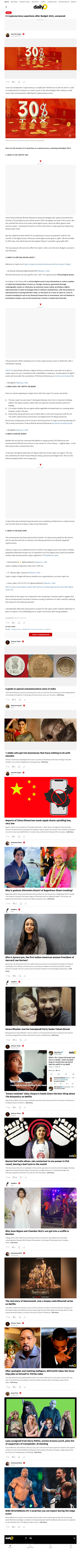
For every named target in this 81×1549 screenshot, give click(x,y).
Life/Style (13, 1115)
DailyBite (14, 909)
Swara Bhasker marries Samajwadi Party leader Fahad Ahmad (37, 1029)
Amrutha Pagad (16, 34)
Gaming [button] (43, 2)
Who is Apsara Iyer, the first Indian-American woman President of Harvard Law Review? (39, 959)
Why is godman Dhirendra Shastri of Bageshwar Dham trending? (39, 890)
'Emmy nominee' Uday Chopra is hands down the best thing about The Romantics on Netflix (40, 1095)
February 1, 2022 (44, 271)
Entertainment (14, 983)
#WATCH (8, 370)
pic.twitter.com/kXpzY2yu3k (62, 423)
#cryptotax (47, 629)
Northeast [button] (14, 2)
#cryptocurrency (35, 264)
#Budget (7, 629)
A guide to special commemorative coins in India (30, 688)
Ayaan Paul (14, 1393)
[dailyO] (40, 7)
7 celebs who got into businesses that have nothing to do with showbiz (37, 754)
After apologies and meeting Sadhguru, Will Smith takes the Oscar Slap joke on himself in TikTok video (39, 1372)
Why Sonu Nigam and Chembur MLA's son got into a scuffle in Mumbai (37, 1233)
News (12, 774)
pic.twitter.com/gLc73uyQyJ (60, 264)
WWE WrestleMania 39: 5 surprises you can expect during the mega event (40, 1512)
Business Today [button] (25, 2)
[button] (23, 34)
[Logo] (9, 1538)
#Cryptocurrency (16, 629)
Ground (13, 1465)
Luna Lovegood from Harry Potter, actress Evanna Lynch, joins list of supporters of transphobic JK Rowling (39, 1442)
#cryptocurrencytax (37, 629)
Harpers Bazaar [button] (63, 2)
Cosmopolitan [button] (52, 2)
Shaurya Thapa (16, 641)
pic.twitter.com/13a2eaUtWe (63, 376)
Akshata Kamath (16, 705)
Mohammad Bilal (16, 842)
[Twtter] (21, 1538)
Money (9, 13)
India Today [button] (35, 2)
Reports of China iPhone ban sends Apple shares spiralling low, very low (38, 822)
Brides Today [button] (75, 2)
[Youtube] (30, 1538)
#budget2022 (26, 629)
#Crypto (26, 264)
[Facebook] (26, 1538)
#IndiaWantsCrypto (51, 555)
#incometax (45, 264)
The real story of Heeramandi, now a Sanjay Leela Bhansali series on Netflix (39, 1302)
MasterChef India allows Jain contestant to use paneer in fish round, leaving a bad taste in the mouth (37, 1163)
